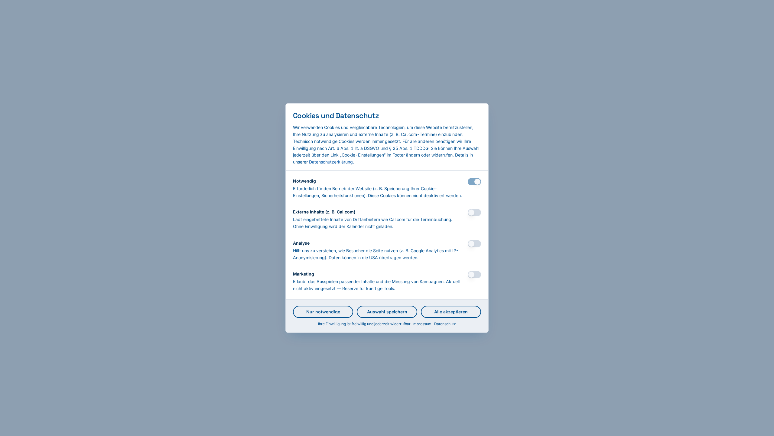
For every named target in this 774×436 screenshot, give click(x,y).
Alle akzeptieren (451, 311)
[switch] (474, 181)
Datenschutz (445, 324)
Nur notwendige (323, 311)
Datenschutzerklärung (331, 161)
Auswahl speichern (387, 311)
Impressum (421, 324)
